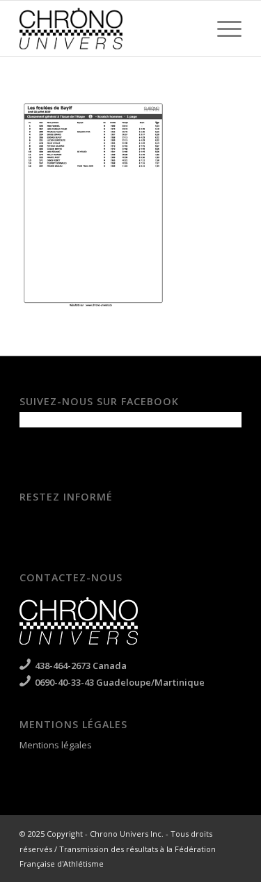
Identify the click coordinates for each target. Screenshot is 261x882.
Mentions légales (55, 745)
